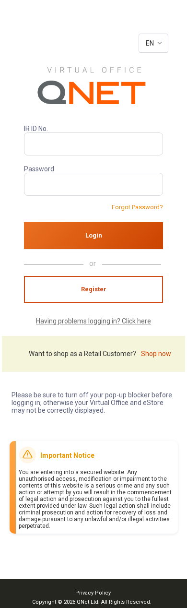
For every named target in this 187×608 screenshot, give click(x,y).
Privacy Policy (93, 593)
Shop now (156, 354)
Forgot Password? (137, 207)
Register (93, 289)
